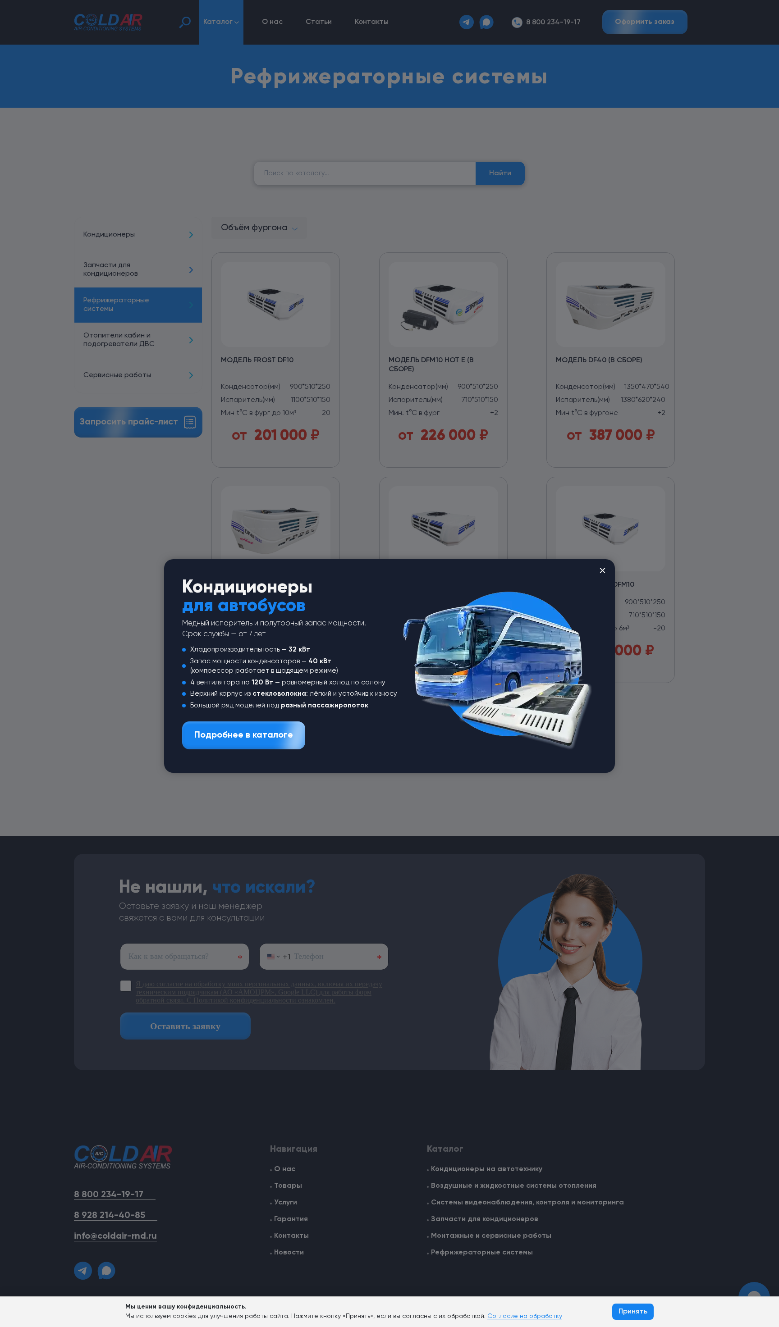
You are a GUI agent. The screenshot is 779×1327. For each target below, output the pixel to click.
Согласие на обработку (524, 1316)
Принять (633, 1311)
